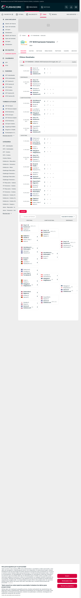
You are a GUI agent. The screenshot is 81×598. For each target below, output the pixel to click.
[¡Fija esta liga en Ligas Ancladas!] (57, 41)
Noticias (39, 51)
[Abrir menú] (76, 7)
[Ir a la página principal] (13, 7)
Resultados (48, 51)
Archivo (74, 51)
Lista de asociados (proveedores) (11, 595)
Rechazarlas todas (67, 581)
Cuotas (31, 51)
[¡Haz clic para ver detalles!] (48, 71)
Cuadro (66, 51)
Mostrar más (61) (7, 135)
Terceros (10, 582)
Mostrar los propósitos (67, 586)
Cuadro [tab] (23, 211)
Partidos (58, 51)
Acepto (67, 576)
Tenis (24, 35)
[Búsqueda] (66, 7)
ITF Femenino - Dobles (38, 35)
